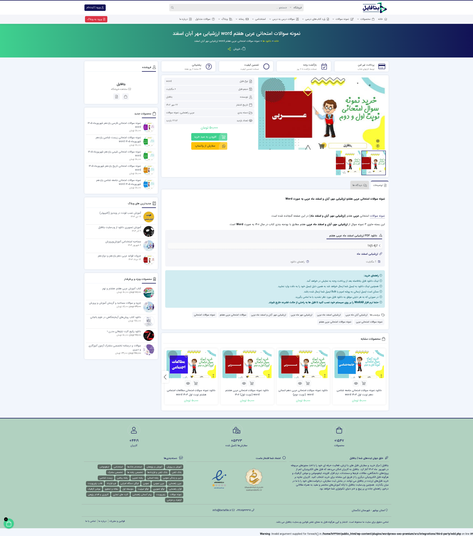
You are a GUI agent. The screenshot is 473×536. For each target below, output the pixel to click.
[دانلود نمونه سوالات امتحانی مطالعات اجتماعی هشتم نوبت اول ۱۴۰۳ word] (191, 364)
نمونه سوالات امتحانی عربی (369, 322)
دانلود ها (267, 41)
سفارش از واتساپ (205, 146)
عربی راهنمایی (187, 113)
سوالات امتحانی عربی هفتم (233, 315)
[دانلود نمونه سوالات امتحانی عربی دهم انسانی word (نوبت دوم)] (303, 364)
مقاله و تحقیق (111, 489)
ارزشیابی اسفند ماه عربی (329, 315)
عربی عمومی (158, 483)
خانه (380, 19)
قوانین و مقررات (117, 521)
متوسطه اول (127, 489)
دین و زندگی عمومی (172, 478)
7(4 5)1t (372, 246)
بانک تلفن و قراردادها (157, 472)
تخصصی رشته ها (135, 472)
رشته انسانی (153, 478)
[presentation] (165, 377)
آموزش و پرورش (174, 467)
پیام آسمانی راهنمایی (142, 494)
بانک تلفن (176, 472)
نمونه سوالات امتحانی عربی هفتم (335, 322)
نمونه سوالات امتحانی (204, 315)
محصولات (365, 19)
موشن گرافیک (94, 489)
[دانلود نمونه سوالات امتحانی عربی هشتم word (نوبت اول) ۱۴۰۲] (247, 364)
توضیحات (378, 185)
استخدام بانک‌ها (134, 467)
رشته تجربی (137, 478)
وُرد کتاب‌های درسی (315, 19)
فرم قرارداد (111, 483)
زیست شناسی (106, 478)
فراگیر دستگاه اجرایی (129, 483)
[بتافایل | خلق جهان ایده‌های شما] (376, 7)
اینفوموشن (104, 467)
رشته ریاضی (122, 478)
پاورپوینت (160, 494)
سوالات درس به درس (283, 19)
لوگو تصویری (158, 489)
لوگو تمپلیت (143, 489)
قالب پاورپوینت (95, 483)
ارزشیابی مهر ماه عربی (301, 315)
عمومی (146, 483)
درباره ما (183, 19)
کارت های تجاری (120, 494)
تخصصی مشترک (115, 472)
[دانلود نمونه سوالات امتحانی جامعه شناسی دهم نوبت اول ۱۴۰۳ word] (359, 364)
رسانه (241, 19)
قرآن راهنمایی (175, 489)
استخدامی (260, 19)
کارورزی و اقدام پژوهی (98, 494)
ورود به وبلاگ (95, 19)
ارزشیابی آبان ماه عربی (356, 315)
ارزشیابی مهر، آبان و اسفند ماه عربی (268, 315)
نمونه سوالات (342, 19)
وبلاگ (224, 19)
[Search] (173, 7)
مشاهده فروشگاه (119, 89)
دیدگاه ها (357, 185)
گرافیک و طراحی (174, 500)
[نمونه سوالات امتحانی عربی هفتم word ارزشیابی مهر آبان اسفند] (322, 113)
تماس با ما (90, 521)
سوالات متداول (202, 19)
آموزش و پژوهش (154, 467)
